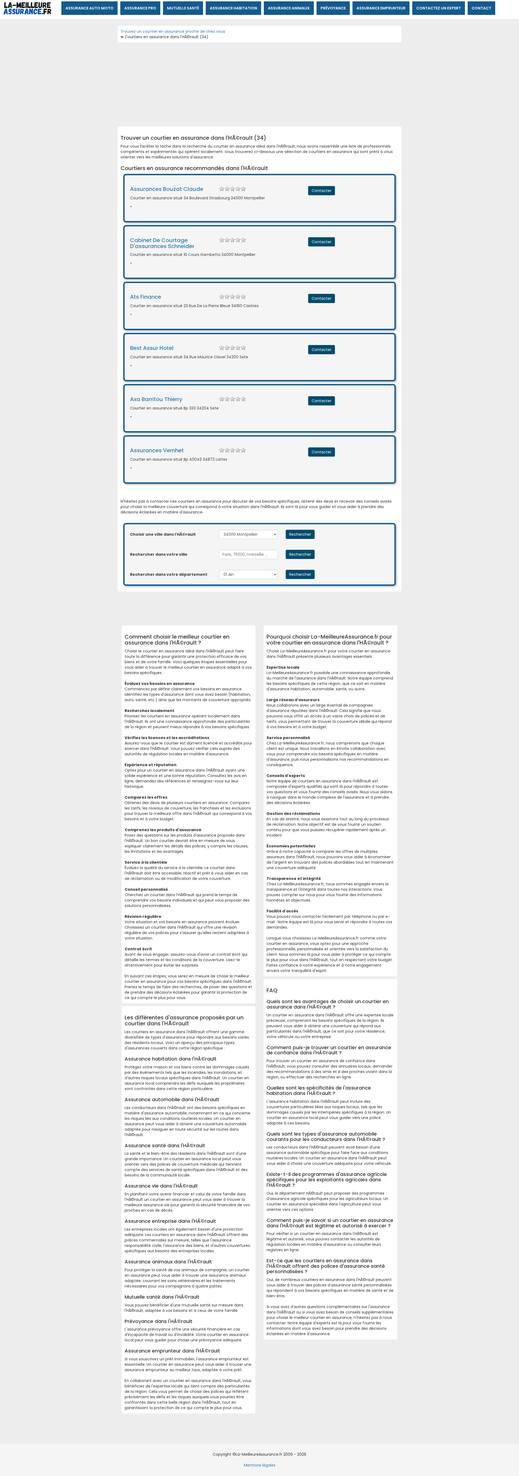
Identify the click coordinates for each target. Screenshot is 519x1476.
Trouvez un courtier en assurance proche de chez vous (173, 31)
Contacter (321, 190)
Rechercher (300, 534)
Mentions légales (259, 1465)
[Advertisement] (259, 83)
